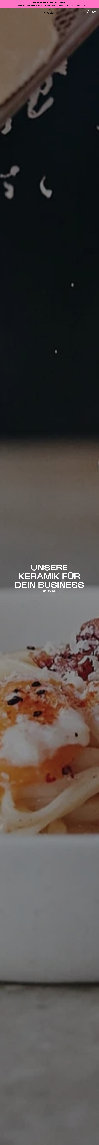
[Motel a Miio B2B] (49, 11)
